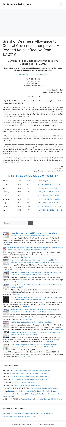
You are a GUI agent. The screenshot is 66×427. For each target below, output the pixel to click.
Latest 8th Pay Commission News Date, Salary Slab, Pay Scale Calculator (28, 413)
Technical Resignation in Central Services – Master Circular (41, 399)
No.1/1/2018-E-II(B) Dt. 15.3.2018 (49, 199)
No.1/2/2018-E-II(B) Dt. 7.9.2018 (49, 203)
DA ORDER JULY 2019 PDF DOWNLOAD (33, 74)
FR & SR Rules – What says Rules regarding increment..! (32, 370)
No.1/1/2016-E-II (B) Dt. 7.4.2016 (49, 184)
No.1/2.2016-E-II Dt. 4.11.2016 (48, 188)
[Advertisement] (33, 21)
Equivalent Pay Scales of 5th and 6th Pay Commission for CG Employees (33, 391)
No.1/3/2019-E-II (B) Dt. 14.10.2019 (50, 210)
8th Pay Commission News (17, 4)
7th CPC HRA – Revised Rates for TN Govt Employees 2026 (31, 322)
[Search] (30, 223)
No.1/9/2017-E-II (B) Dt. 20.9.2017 (49, 195)
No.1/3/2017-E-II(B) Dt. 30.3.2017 (49, 192)
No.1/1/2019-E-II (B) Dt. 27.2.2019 (49, 206)
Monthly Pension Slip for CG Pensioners (27, 385)
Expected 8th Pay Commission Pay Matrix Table (19, 416)
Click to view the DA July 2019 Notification (33, 175)
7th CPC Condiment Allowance (24, 382)
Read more (6, 245)
